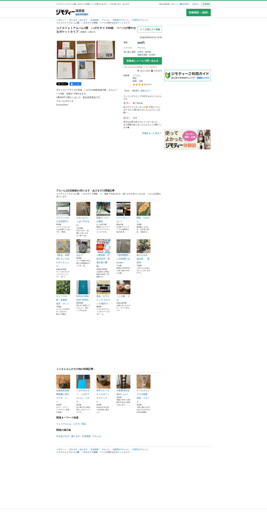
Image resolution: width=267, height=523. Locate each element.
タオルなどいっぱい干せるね (82, 221)
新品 (84, 424)
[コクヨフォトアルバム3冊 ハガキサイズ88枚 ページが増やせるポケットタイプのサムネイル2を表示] (86, 50)
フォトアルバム (63, 424)
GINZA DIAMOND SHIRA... (83, 298)
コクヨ (76, 424)
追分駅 (152, 55)
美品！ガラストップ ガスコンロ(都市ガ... (103, 300)
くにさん (137, 75)
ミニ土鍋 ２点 (123, 298)
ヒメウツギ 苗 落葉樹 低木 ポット (62, 300)
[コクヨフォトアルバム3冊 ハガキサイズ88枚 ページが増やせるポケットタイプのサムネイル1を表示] (66, 50)
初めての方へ (185, 4)
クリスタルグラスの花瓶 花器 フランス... (143, 396)
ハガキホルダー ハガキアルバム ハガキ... (82, 396)
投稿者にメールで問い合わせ (143, 60)
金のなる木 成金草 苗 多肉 (143, 259)
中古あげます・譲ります (68, 436)
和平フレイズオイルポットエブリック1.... (102, 396)
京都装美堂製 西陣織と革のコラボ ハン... (63, 396)
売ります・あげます (78, 20)
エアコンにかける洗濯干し (62, 219)
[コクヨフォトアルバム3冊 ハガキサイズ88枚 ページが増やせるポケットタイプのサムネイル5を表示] (86, 70)
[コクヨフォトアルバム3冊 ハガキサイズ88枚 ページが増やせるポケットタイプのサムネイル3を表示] (106, 50)
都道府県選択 (81, 14)
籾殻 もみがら (143, 219)
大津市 (140, 52)
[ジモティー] (65, 12)
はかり (79, 255)
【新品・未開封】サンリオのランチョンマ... (62, 260)
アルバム (106, 20)
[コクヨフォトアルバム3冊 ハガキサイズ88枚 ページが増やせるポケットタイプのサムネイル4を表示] (66, 70)
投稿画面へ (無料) (198, 12)
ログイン (195, 4)
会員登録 (206, 4)
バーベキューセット (123, 219)
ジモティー (61, 20)
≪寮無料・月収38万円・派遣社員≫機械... (103, 260)
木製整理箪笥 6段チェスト (123, 392)
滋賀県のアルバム (121, 20)
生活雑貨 (95, 20)
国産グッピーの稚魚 (102, 219)
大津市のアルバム (140, 20)
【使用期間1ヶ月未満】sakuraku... (123, 259)
